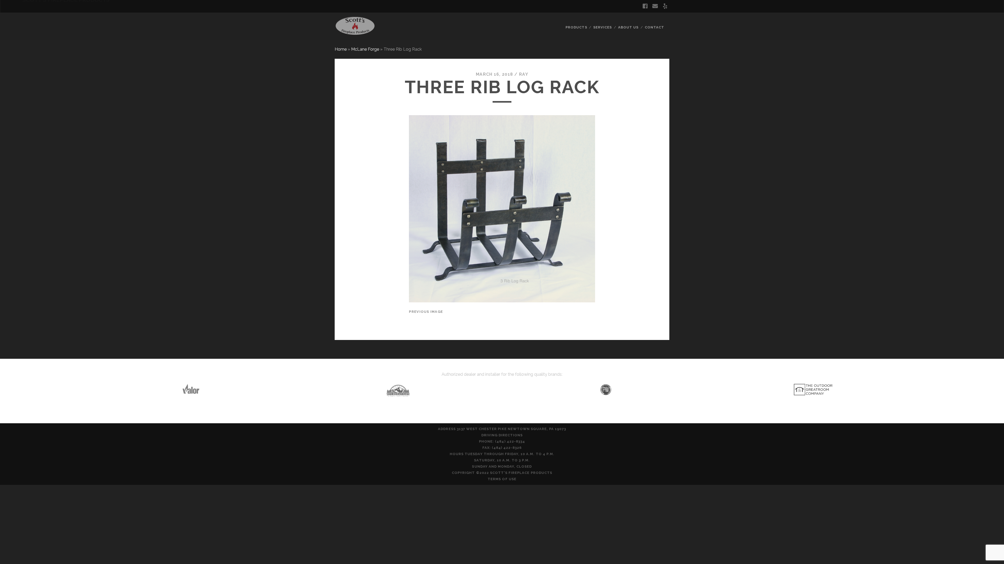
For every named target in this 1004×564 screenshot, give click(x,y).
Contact (654, 27)
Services (602, 27)
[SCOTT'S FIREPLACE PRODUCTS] (355, 34)
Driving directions (502, 435)
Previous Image (426, 312)
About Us (628, 27)
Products (576, 27)
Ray (523, 74)
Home (341, 49)
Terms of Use (502, 479)
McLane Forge (365, 49)
